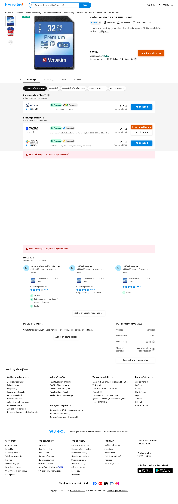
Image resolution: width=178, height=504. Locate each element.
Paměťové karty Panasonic (60, 382)
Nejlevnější (53, 88)
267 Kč (123, 129)
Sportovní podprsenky (16, 392)
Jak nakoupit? (44, 445)
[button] (31, 80)
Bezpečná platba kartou (48, 467)
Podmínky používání (13, 452)
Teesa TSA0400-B (100, 402)
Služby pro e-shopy (79, 452)
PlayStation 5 (140, 392)
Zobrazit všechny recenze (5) (89, 313)
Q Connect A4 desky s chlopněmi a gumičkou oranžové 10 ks (110, 399)
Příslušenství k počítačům (52, 13)
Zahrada (138, 399)
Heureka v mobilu (45, 449)
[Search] (20, 80)
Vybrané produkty (102, 377)
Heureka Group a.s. (77, 490)
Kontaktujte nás (144, 443)
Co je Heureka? (11, 445)
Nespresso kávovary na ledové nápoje (22, 412)
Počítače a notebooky (33, 13)
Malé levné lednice (14, 405)
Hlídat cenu (125, 22)
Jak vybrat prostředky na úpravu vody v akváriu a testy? (67, 410)
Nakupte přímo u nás (46, 456)
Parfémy (138, 385)
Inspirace (108, 460)
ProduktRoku (110, 452)
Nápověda (75, 474)
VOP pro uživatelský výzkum (49, 471)
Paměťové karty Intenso (59, 385)
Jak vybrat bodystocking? (60, 414)
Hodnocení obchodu (97, 88)
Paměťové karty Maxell (59, 392)
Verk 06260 (97, 385)
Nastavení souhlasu (46, 460)
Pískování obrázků (14, 395)
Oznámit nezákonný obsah (16, 471)
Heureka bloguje (12, 463)
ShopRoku (109, 449)
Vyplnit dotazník (144, 456)
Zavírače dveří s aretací (16, 409)
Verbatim (151, 330)
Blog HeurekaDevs (13, 467)
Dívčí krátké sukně (14, 399)
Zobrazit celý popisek (66, 336)
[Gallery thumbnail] (10, 21)
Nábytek (138, 402)
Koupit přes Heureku (141, 127)
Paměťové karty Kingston (60, 388)
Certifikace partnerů (113, 456)
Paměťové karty (68, 13)
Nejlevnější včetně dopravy (73, 88)
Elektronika (19, 13)
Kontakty (9, 449)
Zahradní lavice (13, 385)
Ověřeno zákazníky (112, 445)
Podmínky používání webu (117, 490)
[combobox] (54, 5)
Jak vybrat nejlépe (59, 405)
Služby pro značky (78, 460)
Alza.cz (33, 272)
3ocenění (73, 105)
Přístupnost (10, 474)
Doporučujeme (142, 377)
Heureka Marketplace (80, 456)
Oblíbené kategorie (17, 377)
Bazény (138, 388)
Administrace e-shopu (80, 445)
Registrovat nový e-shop (81, 449)
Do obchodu (142, 106)
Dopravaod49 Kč (120, 109)
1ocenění (70, 128)
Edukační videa (77, 471)
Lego (137, 395)
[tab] (31, 80)
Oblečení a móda (142, 405)
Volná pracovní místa (13, 456)
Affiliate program (78, 467)
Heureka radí (43, 452)
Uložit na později (143, 22)
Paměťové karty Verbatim (85, 13)
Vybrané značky (57, 377)
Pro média (9, 460)
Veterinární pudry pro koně (18, 402)
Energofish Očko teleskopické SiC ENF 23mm (110, 382)
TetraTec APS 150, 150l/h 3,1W (105, 388)
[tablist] (70, 80)
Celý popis (104, 31)
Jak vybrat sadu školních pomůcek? (64, 417)
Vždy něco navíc (126, 59)
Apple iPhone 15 (141, 382)
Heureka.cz (9, 13)
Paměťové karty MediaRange (61, 395)
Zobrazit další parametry (135, 360)
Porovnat (111, 22)
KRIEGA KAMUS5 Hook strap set (106, 395)
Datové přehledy (78, 463)
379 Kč (123, 106)
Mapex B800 (97, 392)
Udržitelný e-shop (112, 463)
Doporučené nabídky (36, 88)
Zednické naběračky (15, 382)
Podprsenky (12, 388)
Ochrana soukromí (45, 463)
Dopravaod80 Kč (120, 132)
